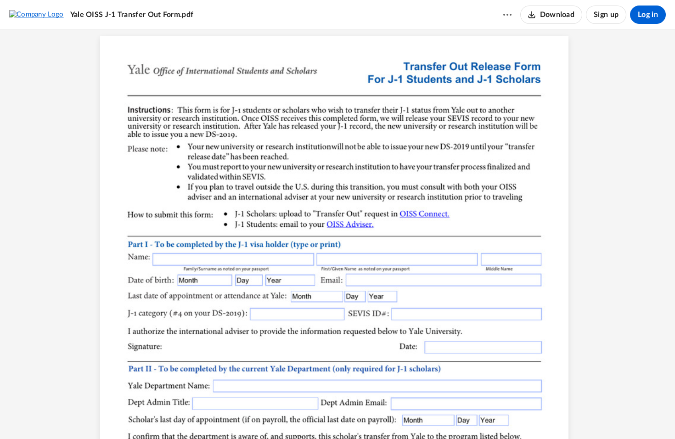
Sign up (606, 14)
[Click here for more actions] (507, 15)
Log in (648, 14)
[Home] (36, 14)
